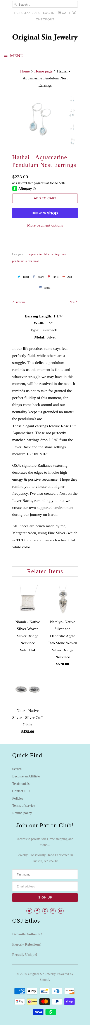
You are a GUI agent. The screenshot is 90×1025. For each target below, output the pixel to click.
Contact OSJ (21, 791)
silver (29, 261)
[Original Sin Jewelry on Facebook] (37, 911)
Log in (49, 13)
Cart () (68, 13)
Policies (17, 798)
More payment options (45, 225)
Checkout (45, 19)
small (36, 261)
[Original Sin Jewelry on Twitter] (29, 911)
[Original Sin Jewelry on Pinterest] (45, 911)
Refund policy (22, 813)
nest (64, 254)
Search (17, 769)
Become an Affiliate (26, 776)
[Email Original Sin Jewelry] (61, 911)
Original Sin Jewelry (41, 974)
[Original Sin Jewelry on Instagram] (53, 911)
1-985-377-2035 (27, 13)
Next (73, 302)
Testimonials (20, 783)
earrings (55, 254)
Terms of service (23, 805)
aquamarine (36, 254)
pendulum (18, 261)
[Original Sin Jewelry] (45, 37)
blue (47, 254)
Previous (19, 302)
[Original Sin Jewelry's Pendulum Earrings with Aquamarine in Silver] (38, 120)
